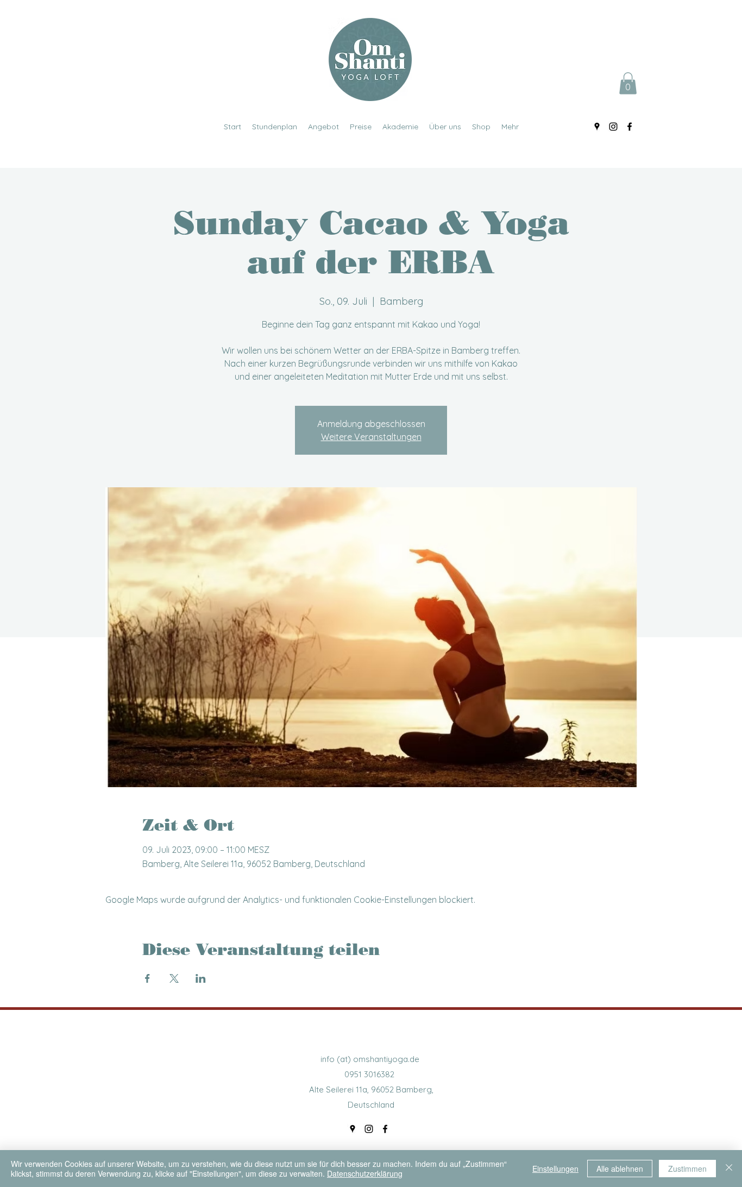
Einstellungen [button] (555, 1168)
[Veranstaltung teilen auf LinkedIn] (201, 978)
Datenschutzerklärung (365, 1173)
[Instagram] (613, 126)
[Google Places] (597, 126)
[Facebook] (629, 126)
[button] (628, 83)
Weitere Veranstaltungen (371, 436)
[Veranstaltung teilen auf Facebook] (147, 978)
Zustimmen (687, 1168)
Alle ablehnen (619, 1168)
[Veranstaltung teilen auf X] (174, 978)
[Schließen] (728, 1168)
